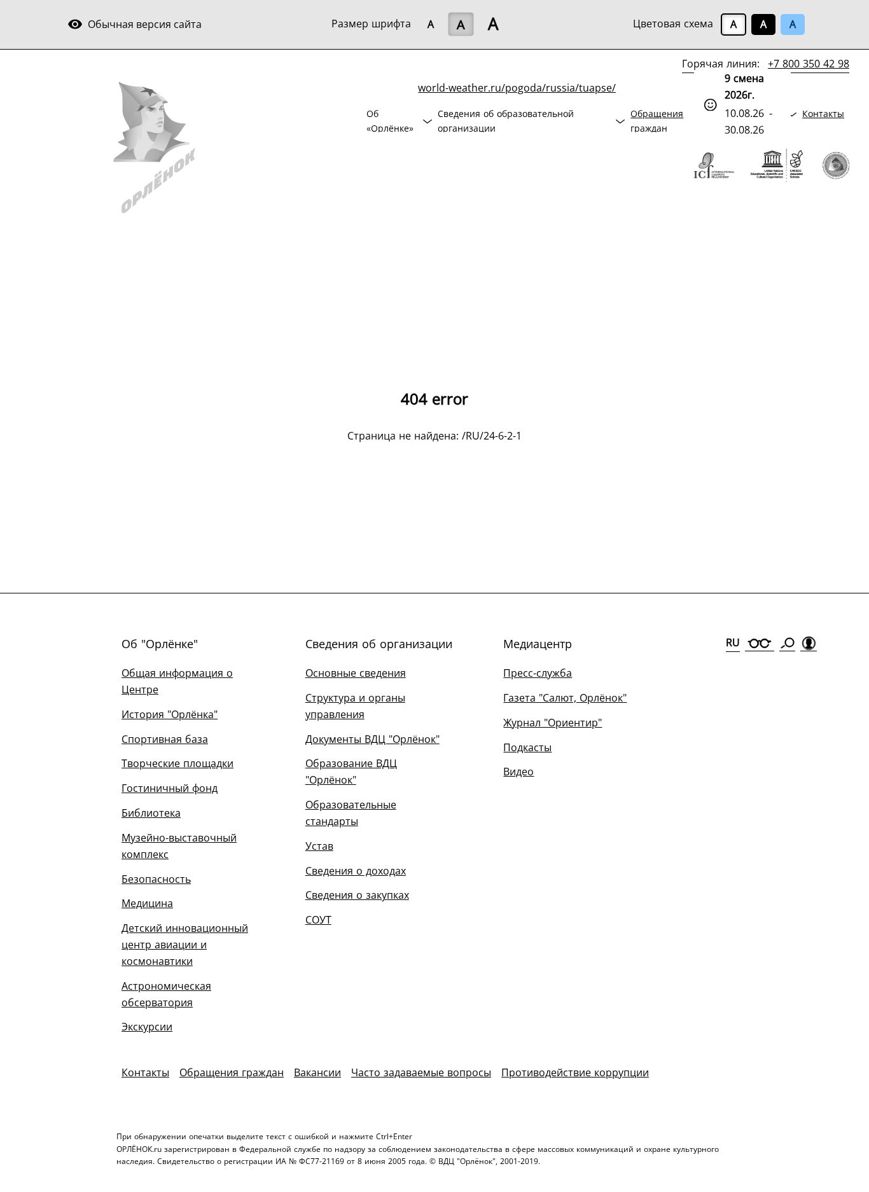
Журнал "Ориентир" (552, 723)
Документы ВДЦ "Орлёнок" (372, 739)
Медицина (147, 903)
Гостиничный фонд (170, 788)
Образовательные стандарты (350, 813)
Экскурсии (147, 1027)
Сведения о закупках (357, 895)
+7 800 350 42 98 (808, 64)
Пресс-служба (537, 673)
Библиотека (151, 813)
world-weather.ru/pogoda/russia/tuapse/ (517, 88)
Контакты (823, 113)
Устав (319, 846)
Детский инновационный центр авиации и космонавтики (185, 944)
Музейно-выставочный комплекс (179, 846)
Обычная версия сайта (134, 24)
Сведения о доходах (355, 871)
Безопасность (156, 879)
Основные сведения (355, 673)
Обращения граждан (656, 120)
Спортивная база (165, 739)
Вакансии (317, 1072)
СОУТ (318, 920)
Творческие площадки (177, 763)
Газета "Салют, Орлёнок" (565, 698)
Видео (518, 772)
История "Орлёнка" (170, 714)
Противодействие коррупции (575, 1072)
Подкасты (527, 747)
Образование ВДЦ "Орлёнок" (351, 771)
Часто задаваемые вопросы (421, 1072)
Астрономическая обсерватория (166, 994)
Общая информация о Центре (177, 681)
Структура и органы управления (355, 706)
